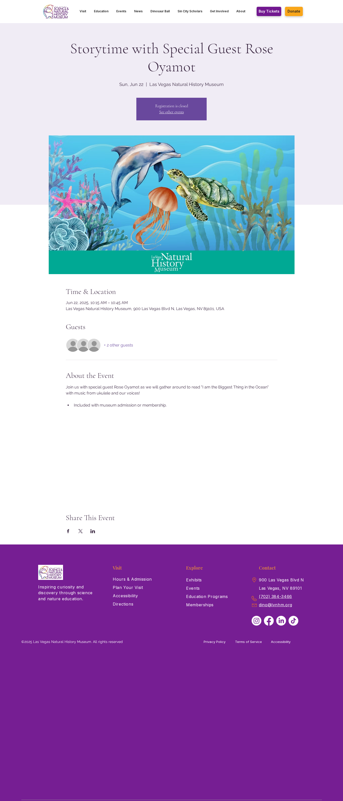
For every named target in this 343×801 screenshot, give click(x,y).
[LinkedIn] (281, 621)
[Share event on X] (80, 531)
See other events (171, 112)
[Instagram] (256, 621)
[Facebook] (269, 621)
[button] (83, 11)
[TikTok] (293, 621)
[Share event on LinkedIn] (92, 531)
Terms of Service (248, 642)
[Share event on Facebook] (68, 531)
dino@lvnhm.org (275, 604)
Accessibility (281, 642)
